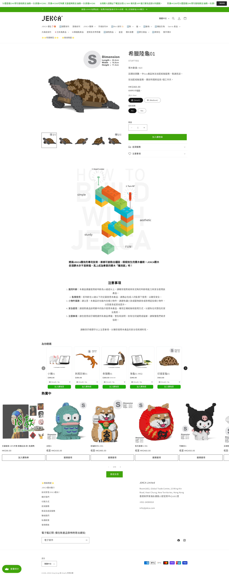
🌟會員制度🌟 (48, 483)
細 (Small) (135, 100)
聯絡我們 (45, 515)
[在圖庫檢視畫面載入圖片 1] (49, 140)
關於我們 (45, 497)
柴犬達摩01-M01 (141, 446)
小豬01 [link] (51, 373)
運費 (138, 91)
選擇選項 (68, 457)
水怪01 (49, 446)
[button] (89, 26)
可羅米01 (182, 446)
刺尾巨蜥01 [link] (81, 373)
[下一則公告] (186, 9)
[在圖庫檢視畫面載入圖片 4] (98, 140)
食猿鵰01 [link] (107, 373)
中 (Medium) (152, 100)
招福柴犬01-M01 (97, 446)
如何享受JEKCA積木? (51, 492)
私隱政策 (45, 520)
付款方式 (45, 501)
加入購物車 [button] (59, 386)
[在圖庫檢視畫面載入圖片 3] (81, 140)
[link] (59, 359)
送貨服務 (45, 506)
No (132, 110)
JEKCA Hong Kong (53, 573)
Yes (141, 110)
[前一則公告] (42, 9)
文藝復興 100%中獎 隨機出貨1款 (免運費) (18, 446)
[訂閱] (86, 540)
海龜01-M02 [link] (136, 373)
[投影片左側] (109, 467)
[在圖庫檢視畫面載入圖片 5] (114, 140)
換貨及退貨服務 (48, 511)
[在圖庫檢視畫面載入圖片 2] (65, 140)
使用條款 (45, 525)
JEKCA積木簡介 (48, 487)
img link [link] (72, 167)
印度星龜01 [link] (163, 373)
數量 (130, 122)
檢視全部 (114, 474)
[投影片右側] (120, 467)
